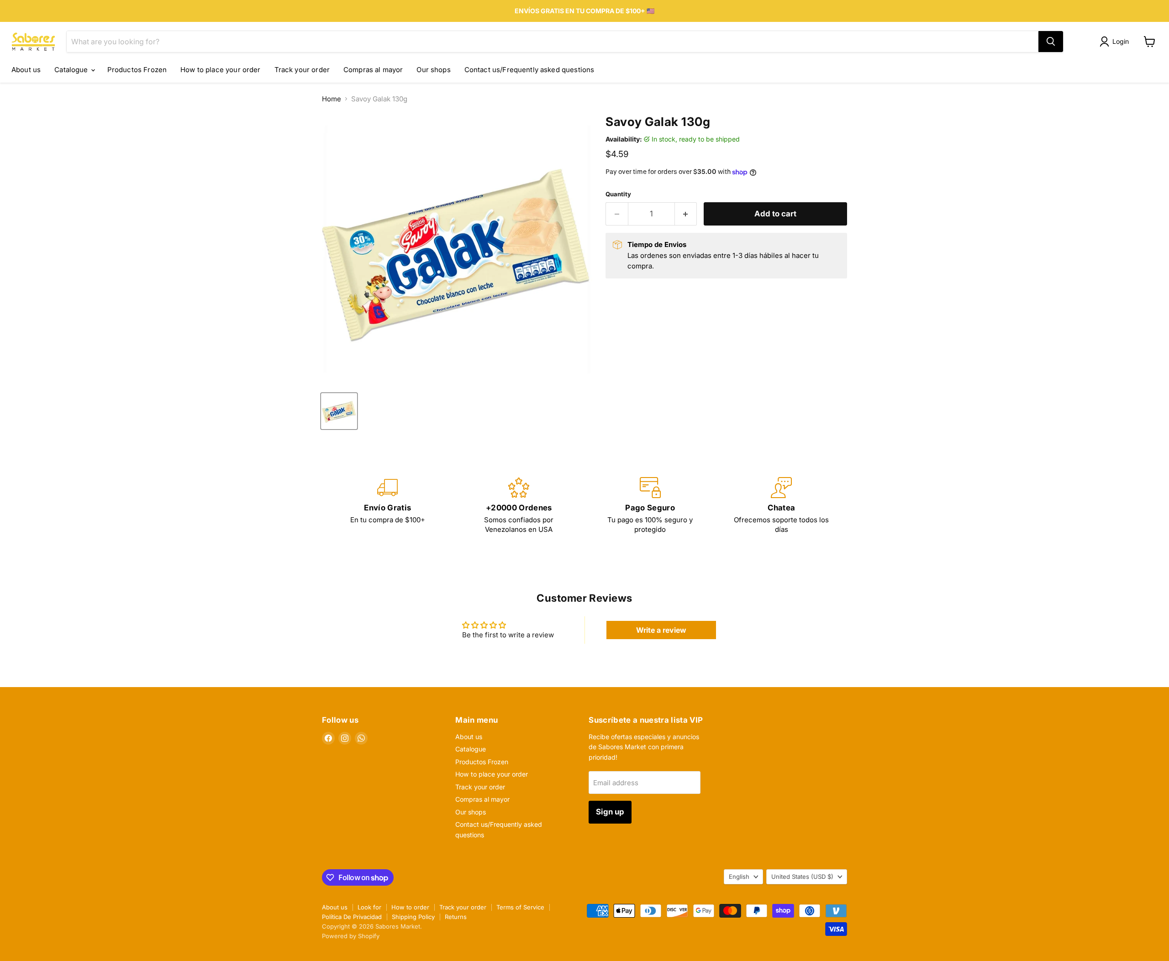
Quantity (618, 194)
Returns (456, 916)
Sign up (610, 811)
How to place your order (220, 69)
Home (331, 99)
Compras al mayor (373, 69)
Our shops (433, 69)
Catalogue (72, 69)
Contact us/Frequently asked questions (529, 69)
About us (26, 69)
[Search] (1050, 41)
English (739, 876)
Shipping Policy (413, 916)
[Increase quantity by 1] (686, 214)
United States (802, 876)
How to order (410, 907)
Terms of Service (520, 907)
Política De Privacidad (352, 916)
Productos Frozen (137, 69)
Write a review (661, 630)
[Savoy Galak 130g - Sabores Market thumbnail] (339, 411)
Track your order (302, 69)
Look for (369, 907)
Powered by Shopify (350, 936)
